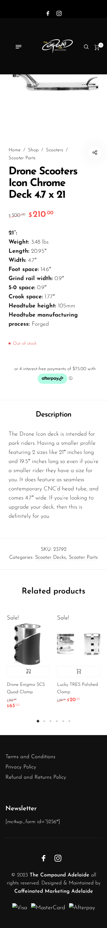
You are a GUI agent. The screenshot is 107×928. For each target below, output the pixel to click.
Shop (33, 150)
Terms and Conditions (30, 757)
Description (53, 415)
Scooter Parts (22, 158)
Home (15, 150)
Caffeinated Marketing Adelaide (53, 891)
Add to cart (78, 671)
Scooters (54, 150)
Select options (28, 671)
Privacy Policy (20, 767)
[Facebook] (48, 13)
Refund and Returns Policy (35, 777)
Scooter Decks (50, 557)
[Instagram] (59, 13)
